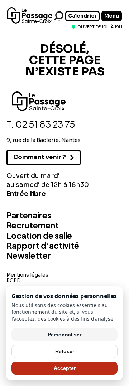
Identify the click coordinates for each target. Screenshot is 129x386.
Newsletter (28, 256)
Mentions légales (27, 275)
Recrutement (32, 225)
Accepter (65, 368)
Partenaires (28, 215)
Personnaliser (64, 334)
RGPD (13, 281)
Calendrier (82, 16)
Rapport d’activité (42, 246)
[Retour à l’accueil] (29, 22)
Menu (111, 16)
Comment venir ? (39, 157)
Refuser (64, 351)
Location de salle (39, 236)
